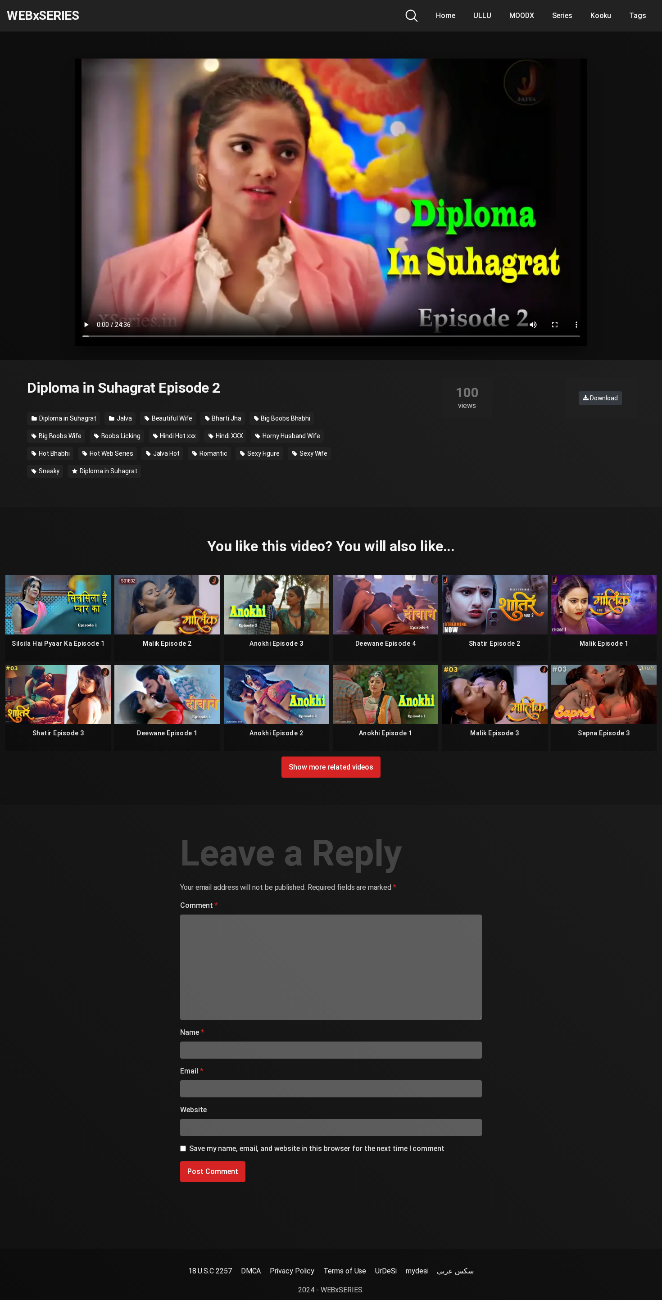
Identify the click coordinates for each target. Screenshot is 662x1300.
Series (562, 15)
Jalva (123, 418)
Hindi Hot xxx (177, 435)
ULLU (482, 15)
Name (192, 1032)
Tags (637, 15)
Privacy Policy (292, 1271)
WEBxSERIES (43, 16)
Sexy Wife (312, 453)
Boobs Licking (120, 435)
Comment (199, 905)
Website (193, 1109)
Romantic (212, 453)
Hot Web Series (110, 453)
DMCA (251, 1271)
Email (191, 1071)
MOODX (522, 15)
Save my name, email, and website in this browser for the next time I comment (316, 1148)
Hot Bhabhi (53, 453)
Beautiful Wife (171, 418)
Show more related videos (331, 767)
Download (603, 398)
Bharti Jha (225, 418)
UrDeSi (386, 1271)
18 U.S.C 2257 (210, 1271)
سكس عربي (455, 1271)
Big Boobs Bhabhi (284, 418)
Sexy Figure (263, 453)
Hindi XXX (228, 435)
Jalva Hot (166, 453)
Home (445, 15)
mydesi (417, 1271)
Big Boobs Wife (59, 435)
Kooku (601, 15)
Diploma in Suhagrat (67, 418)
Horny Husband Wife (290, 435)
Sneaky (48, 471)
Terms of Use (344, 1271)
